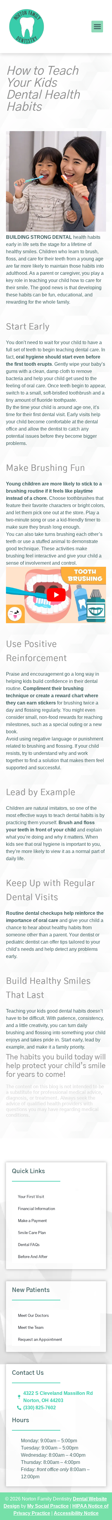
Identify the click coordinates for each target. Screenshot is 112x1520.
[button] (97, 26)
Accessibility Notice (76, 1513)
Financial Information (36, 1209)
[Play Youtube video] (56, 595)
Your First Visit (31, 1197)
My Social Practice (48, 1506)
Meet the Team (31, 1328)
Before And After (32, 1257)
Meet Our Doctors (33, 1316)
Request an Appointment (40, 1340)
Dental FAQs (29, 1245)
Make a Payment (32, 1221)
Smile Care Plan (32, 1233)
